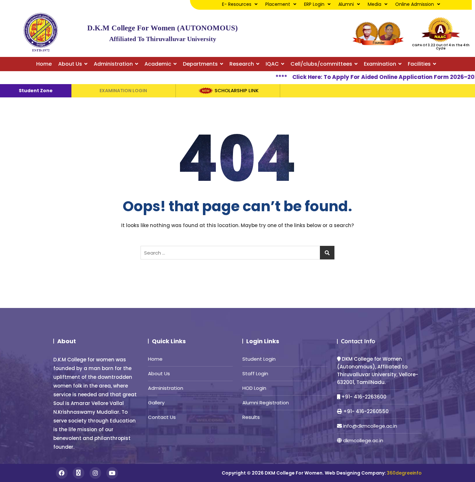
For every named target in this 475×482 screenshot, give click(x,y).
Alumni (346, 4)
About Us (159, 373)
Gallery (156, 402)
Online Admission (414, 4)
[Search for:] (237, 252)
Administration (165, 388)
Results (251, 417)
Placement (277, 4)
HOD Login (254, 388)
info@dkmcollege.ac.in (370, 425)
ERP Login (314, 4)
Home (155, 359)
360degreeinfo (404, 473)
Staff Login (255, 373)
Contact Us (162, 417)
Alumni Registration (265, 402)
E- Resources (236, 4)
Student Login (259, 359)
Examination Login (123, 90)
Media (374, 4)
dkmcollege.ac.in (363, 440)
